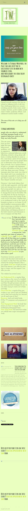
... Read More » (21, 385)
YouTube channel (18, 230)
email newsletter (13, 251)
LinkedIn (4, 236)
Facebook (19, 236)
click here (12, 264)
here (13, 225)
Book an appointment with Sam (13, 452)
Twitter (10, 236)
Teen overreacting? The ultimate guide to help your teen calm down (20, 368)
